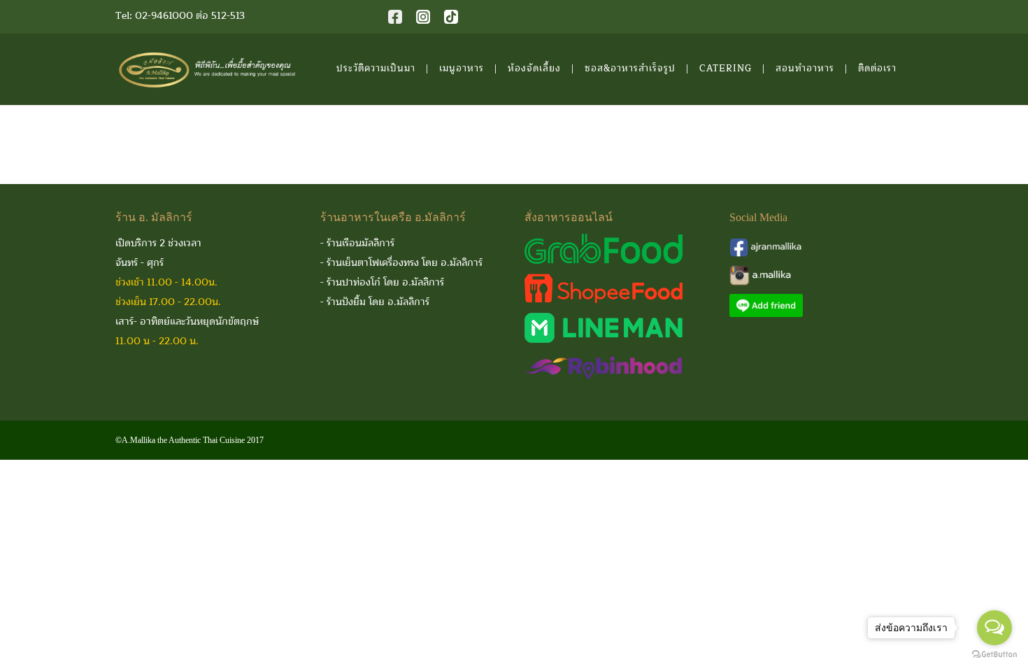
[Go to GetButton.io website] (994, 654)
